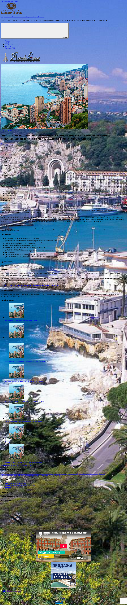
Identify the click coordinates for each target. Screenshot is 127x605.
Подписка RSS (10, 48)
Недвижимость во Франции (11, 144)
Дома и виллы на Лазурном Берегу (16, 483)
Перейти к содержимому (9, 1)
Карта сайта (9, 44)
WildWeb (63, 598)
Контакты (8, 46)
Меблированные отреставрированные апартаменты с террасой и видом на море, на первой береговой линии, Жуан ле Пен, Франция (53, 474)
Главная (7, 41)
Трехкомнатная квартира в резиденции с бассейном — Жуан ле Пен (30, 475)
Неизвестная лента (14, 591)
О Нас (7, 43)
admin (10, 130)
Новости (8, 487)
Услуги (7, 488)
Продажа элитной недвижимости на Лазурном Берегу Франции (22, 17)
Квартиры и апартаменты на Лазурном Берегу (16, 465)
